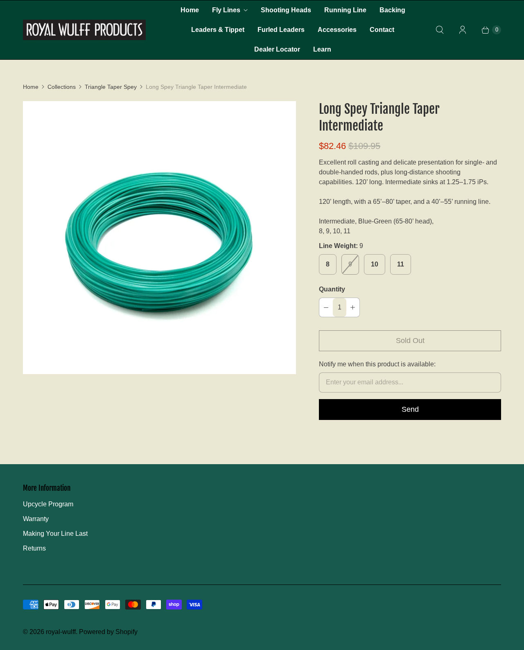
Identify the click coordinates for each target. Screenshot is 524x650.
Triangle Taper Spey (111, 87)
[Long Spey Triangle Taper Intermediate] (159, 237)
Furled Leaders (281, 29)
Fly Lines (226, 10)
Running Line (345, 10)
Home (190, 10)
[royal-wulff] (84, 30)
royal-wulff (61, 631)
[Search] (439, 30)
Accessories (337, 29)
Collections (61, 87)
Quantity (332, 289)
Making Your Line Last (55, 533)
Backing (392, 10)
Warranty (36, 518)
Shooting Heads (286, 10)
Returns (34, 548)
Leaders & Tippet (217, 29)
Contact (382, 29)
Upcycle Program (48, 504)
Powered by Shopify (108, 631)
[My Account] (462, 30)
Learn (322, 49)
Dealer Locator (277, 49)
